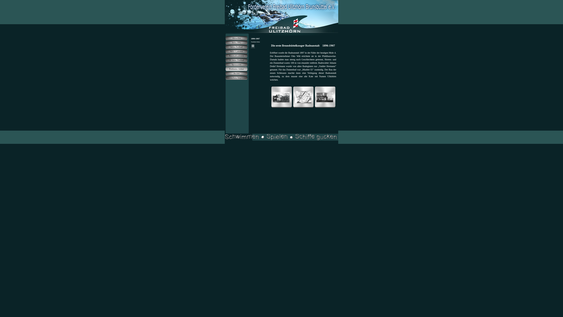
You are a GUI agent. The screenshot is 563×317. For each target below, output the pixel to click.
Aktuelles (236, 38)
